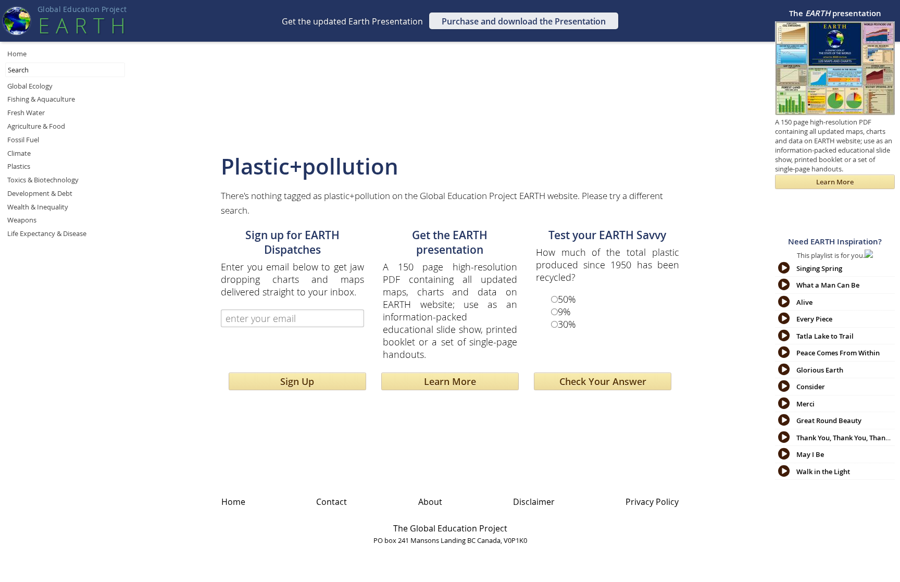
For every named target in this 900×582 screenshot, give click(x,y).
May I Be (810, 454)
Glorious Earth (819, 370)
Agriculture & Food (36, 126)
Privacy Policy (652, 501)
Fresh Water (26, 112)
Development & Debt (39, 193)
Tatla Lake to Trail (825, 336)
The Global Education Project (450, 528)
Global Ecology (30, 86)
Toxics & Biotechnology (43, 179)
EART (82, 25)
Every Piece (814, 319)
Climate (19, 153)
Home (17, 53)
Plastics (18, 166)
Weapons (21, 220)
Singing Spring (819, 268)
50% (567, 299)
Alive (804, 302)
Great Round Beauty (828, 420)
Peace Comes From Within (838, 352)
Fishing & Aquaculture (41, 99)
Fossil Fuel (23, 139)
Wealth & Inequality (37, 207)
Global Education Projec (82, 9)
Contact (331, 501)
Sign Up (297, 381)
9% (564, 311)
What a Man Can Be (827, 285)
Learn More (450, 381)
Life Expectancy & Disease (46, 233)
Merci (805, 403)
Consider (810, 386)
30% (567, 324)
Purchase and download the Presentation (524, 21)
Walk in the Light (823, 471)
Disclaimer (534, 501)
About (430, 501)
